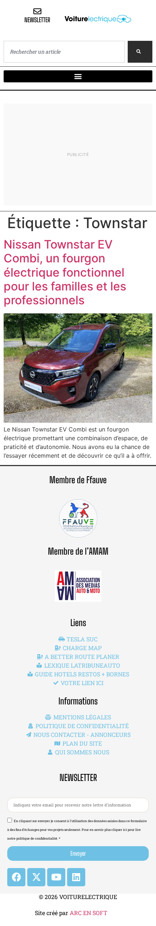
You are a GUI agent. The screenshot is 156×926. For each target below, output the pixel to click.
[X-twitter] (36, 877)
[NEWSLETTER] (37, 11)
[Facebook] (16, 877)
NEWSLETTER (37, 20)
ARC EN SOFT (88, 913)
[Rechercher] (140, 52)
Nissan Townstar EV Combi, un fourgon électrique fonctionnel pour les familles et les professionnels (65, 272)
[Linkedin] (76, 877)
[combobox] (64, 52)
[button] (78, 76)
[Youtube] (56, 877)
